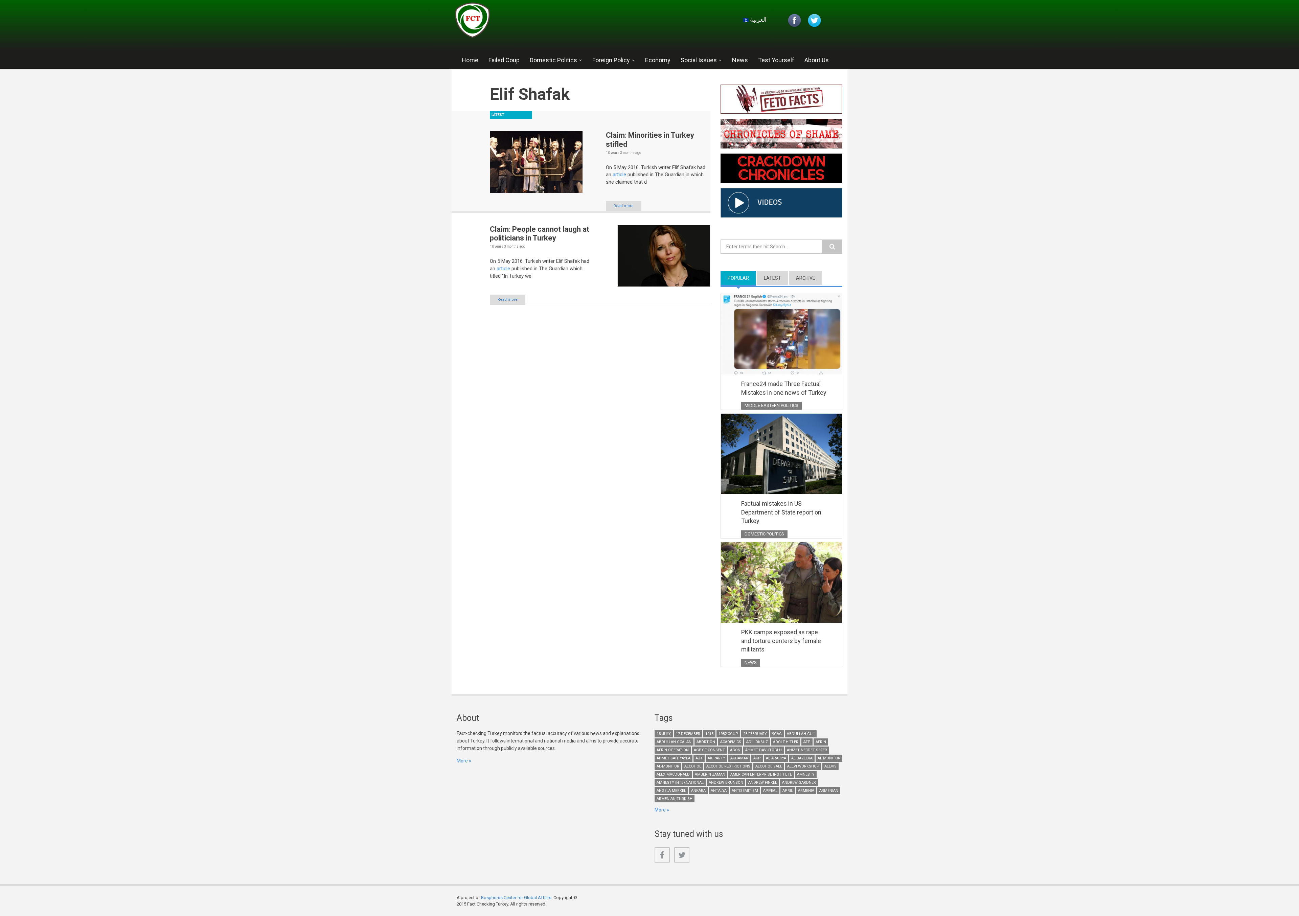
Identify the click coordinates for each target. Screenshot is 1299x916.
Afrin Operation (673, 750)
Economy (657, 60)
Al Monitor (829, 758)
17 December (688, 734)
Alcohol (692, 766)
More (462, 760)
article (619, 174)
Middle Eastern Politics (771, 405)
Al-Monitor (668, 766)
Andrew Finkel (762, 782)
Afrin (821, 742)
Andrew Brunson (726, 782)
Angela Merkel (671, 790)
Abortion (706, 742)
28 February (755, 734)
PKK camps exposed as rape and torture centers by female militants (781, 640)
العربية (758, 19)
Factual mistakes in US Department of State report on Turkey (781, 512)
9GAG (777, 734)
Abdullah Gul (801, 734)
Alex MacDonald (673, 774)
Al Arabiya (776, 758)
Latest (772, 278)
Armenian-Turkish (674, 799)
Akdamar (739, 758)
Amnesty (806, 774)
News (740, 60)
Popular (742, 278)
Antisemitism (745, 790)
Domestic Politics (553, 60)
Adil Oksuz (757, 742)
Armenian (828, 790)
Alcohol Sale (768, 766)
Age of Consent (709, 750)
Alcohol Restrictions (728, 766)
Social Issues (699, 60)
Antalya (719, 790)
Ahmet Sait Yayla (673, 758)
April (787, 790)
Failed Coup (504, 60)
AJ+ (699, 758)
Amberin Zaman (710, 774)
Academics (730, 742)
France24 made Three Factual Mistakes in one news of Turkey (783, 388)
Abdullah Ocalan (674, 742)
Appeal (770, 790)
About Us (816, 60)
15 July (664, 734)
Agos (735, 750)
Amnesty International (680, 782)
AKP (757, 758)
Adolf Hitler (785, 742)
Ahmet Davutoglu (763, 750)
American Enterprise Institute (761, 774)
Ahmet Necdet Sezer (807, 750)
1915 (709, 734)
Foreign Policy (611, 60)
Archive (805, 278)
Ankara (698, 790)
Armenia (806, 790)
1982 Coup (728, 734)
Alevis (830, 766)
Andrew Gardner (799, 782)
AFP (807, 742)
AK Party (716, 758)
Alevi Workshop (803, 766)
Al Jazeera (802, 758)
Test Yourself (776, 60)
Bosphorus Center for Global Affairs (516, 897)
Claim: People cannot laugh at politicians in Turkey (539, 233)
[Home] (535, 22)
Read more (624, 206)
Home (470, 60)
